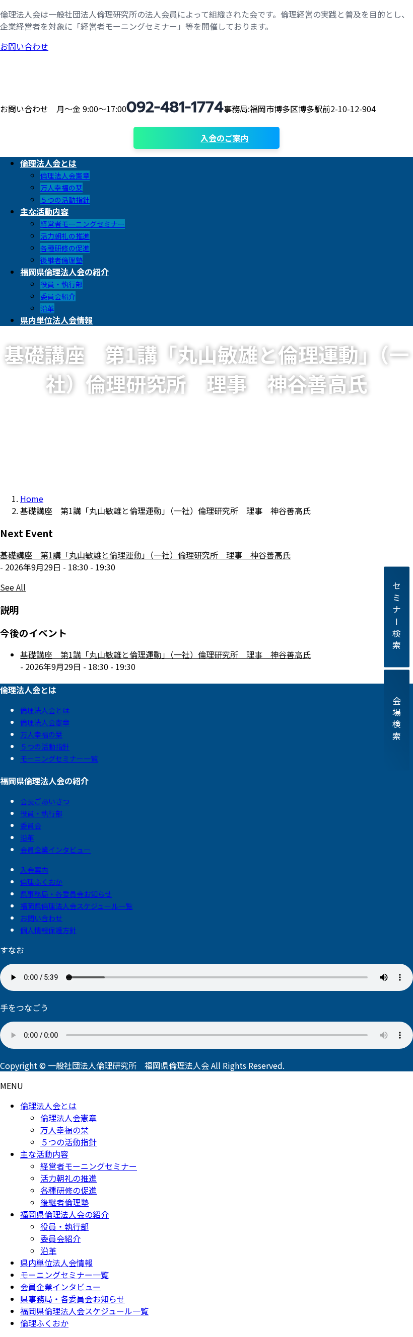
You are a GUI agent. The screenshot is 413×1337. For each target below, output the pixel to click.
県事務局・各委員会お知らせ (66, 894)
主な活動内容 (44, 1154)
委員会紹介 (58, 296)
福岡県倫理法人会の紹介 (64, 1214)
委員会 (30, 825)
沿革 (47, 308)
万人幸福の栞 (61, 188)
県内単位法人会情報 (56, 1263)
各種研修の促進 (65, 248)
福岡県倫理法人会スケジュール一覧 (76, 906)
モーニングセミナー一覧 (59, 759)
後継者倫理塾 (61, 260)
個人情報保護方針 (48, 930)
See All (13, 587)
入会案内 (34, 870)
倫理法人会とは (45, 710)
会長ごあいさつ (45, 801)
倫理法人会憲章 (65, 176)
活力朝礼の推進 (65, 236)
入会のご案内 (224, 138)
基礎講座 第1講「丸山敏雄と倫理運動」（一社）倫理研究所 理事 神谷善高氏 (145, 555)
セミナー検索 (396, 617)
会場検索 (396, 720)
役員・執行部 (61, 284)
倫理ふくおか (41, 882)
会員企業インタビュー (55, 850)
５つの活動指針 (65, 200)
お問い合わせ (24, 46)
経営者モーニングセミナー (82, 224)
